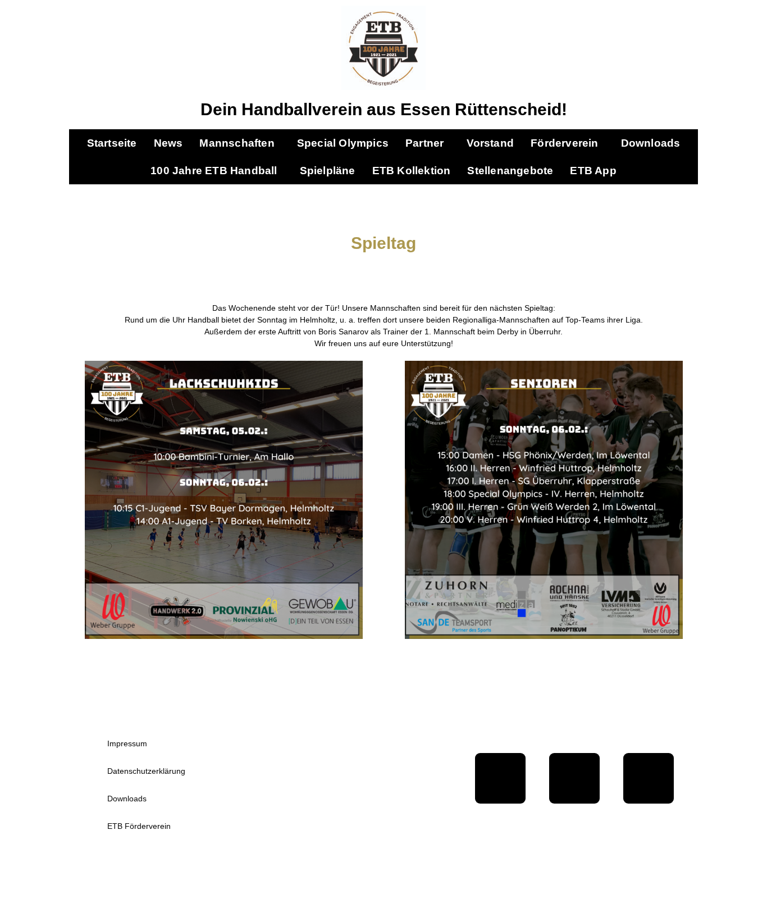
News (168, 143)
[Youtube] (574, 778)
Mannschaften (236, 143)
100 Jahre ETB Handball (213, 170)
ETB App (593, 170)
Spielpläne (327, 170)
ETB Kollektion (411, 170)
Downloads (651, 143)
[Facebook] (500, 778)
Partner (424, 143)
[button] (239, 143)
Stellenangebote (510, 170)
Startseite (112, 143)
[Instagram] (648, 778)
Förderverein (564, 143)
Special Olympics (343, 143)
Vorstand (490, 143)
